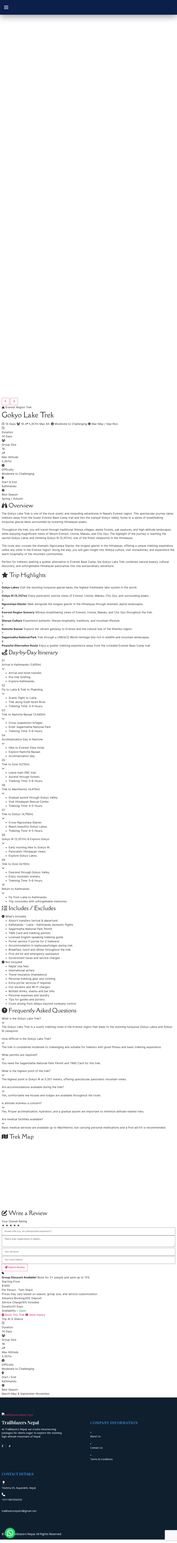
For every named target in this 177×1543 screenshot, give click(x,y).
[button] (10, 1533)
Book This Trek (14, 1314)
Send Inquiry (36, 1314)
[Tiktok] (10, 1445)
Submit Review (16, 1267)
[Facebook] (2, 1446)
